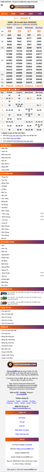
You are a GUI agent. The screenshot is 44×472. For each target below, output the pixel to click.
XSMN (22, 14)
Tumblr (22, 403)
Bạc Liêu (4, 195)
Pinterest (10, 403)
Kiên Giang (5, 232)
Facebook (10, 401)
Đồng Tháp (5, 183)
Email (28, 403)
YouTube (32, 401)
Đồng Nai (5, 201)
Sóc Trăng (5, 198)
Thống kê (4, 327)
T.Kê (39, 14)
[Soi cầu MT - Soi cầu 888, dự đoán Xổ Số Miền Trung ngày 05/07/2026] (4, 298)
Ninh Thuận (6, 273)
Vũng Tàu (5, 177)
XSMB (13, 14)
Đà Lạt (4, 238)
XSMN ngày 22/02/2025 (30, 24)
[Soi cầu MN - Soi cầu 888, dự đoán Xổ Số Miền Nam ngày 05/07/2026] (4, 303)
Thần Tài (4, 151)
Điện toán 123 (6, 154)
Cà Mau (4, 189)
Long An (19, 27)
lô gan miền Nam (7, 358)
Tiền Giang (5, 235)
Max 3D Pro (5, 164)
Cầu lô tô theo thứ (8, 323)
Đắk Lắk (4, 251)
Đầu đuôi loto (6, 349)
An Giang (5, 204)
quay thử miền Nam (16, 135)
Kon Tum (5, 285)
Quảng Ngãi (5, 279)
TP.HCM (9, 27)
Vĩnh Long (5, 214)
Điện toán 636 (6, 157)
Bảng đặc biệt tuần (8, 336)
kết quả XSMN (16, 138)
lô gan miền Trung (8, 355)
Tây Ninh (4, 207)
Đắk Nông (5, 282)
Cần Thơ (4, 180)
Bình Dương (6, 217)
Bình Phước (29, 27)
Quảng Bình (6, 267)
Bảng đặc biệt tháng (8, 339)
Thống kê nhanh (7, 346)
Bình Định (5, 264)
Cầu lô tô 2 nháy (7, 320)
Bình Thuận (5, 211)
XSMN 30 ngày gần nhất (24, 141)
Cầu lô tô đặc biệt (7, 314)
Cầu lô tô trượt (6, 317)
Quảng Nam (5, 255)
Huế (3, 245)
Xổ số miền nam (6, 173)
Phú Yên (4, 248)
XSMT (31, 14)
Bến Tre (4, 192)
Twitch (16, 403)
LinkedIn (25, 401)
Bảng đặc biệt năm (8, 343)
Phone (34, 403)
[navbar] (2, 5)
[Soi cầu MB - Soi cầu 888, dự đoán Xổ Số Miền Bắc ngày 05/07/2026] (4, 293)
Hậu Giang (39, 27)
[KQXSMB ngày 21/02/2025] (1, 18)
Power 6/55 (5, 170)
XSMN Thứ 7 (17, 24)
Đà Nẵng (4, 261)
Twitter (18, 401)
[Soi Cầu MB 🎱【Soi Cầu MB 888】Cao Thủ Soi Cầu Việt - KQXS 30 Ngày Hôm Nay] (22, 7)
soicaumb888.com (30, 469)
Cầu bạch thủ (6, 311)
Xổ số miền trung (7, 242)
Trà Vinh (5, 220)
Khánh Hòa (5, 258)
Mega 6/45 (5, 167)
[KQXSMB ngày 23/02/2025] (42, 18)
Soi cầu (4, 14)
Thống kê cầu (6, 307)
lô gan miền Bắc (7, 352)
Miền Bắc (5, 148)
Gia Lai (4, 276)
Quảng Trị (5, 270)
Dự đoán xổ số (6, 289)
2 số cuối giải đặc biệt (9, 330)
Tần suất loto (6, 333)
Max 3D (4, 160)
